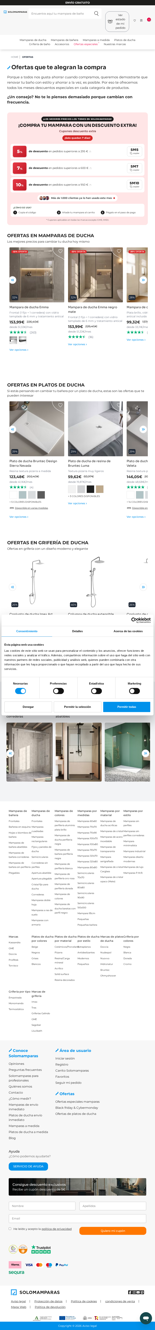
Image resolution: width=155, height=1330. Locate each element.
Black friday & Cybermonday (76, 1108)
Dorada (127, 958)
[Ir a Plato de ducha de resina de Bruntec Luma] (95, 428)
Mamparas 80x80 (87, 867)
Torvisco (13, 965)
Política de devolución (50, 1307)
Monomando (16, 1003)
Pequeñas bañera (87, 924)
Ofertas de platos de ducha (75, 1114)
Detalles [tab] (77, 631)
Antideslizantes (86, 952)
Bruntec (105, 969)
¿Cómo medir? (20, 1098)
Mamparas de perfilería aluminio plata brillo (65, 825)
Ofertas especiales (86, 44)
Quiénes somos (20, 1086)
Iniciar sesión (65, 1058)
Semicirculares (40, 857)
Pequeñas (83, 919)
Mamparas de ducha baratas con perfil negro (65, 908)
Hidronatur (106, 964)
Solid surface (62, 974)
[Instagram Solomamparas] (134, 1292)
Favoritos (62, 1076)
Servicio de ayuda (28, 1166)
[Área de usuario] (141, 20)
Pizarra (58, 952)
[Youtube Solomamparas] (138, 1292)
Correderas (38, 894)
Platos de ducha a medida (28, 1132)
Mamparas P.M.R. (133, 872)
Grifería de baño (39, 44)
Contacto (16, 1092)
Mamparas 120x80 (88, 861)
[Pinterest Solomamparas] (142, 1292)
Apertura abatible (41, 872)
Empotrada (15, 997)
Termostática (16, 1009)
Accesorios (62, 44)
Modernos (83, 958)
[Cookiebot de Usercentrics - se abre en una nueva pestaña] (134, 620)
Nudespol (105, 952)
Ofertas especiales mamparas (77, 1101)
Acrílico (59, 968)
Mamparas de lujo (133, 867)
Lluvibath (37, 1030)
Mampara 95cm (86, 913)
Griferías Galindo (41, 1013)
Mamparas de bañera (64, 40)
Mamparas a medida (96, 40)
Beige (35, 946)
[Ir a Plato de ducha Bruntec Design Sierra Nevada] (36, 428)
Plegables (14, 872)
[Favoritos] (135, 20)
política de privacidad (57, 1229)
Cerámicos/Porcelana (67, 946)
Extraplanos (84, 946)
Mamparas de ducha (33, 40)
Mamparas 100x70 (88, 838)
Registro (61, 1064)
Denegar (28, 706)
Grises (35, 958)
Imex (34, 1001)
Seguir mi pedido (68, 1083)
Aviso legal (18, 1301)
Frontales (14, 821)
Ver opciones (18, 350)
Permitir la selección (77, 706)
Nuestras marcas (115, 44)
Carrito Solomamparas (72, 1070)
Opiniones (16, 1064)
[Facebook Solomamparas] (130, 1292)
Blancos (36, 964)
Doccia (13, 954)
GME (11, 948)
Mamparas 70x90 (87, 832)
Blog (12, 1138)
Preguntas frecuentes (25, 1070)
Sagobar (36, 1024)
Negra (126, 946)
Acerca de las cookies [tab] (128, 631)
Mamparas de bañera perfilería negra (64, 854)
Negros (36, 952)
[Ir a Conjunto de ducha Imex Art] (36, 581)
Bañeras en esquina (20, 826)
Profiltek (13, 959)
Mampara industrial (134, 851)
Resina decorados (65, 980)
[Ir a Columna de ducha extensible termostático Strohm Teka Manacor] (95, 581)
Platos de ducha (124, 40)
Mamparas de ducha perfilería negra (63, 839)
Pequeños (83, 964)
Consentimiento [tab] (26, 631)
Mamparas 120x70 (88, 855)
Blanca (127, 952)
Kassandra (14, 942)
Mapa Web (18, 1307)
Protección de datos (48, 1301)
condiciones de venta (120, 1301)
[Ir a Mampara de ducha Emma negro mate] (95, 274)
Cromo (127, 964)
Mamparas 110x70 (87, 850)
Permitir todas (126, 706)
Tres (34, 1007)
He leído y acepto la (42, 1229)
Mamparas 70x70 (87, 826)
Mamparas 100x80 (88, 844)
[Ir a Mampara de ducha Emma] (36, 274)
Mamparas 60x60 (87, 821)
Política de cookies (84, 1301)
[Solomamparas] (44, 1292)
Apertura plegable (42, 878)
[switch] (58, 691)
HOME (14, 57)
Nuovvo (104, 958)
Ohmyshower (108, 975)
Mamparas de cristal (111, 831)
